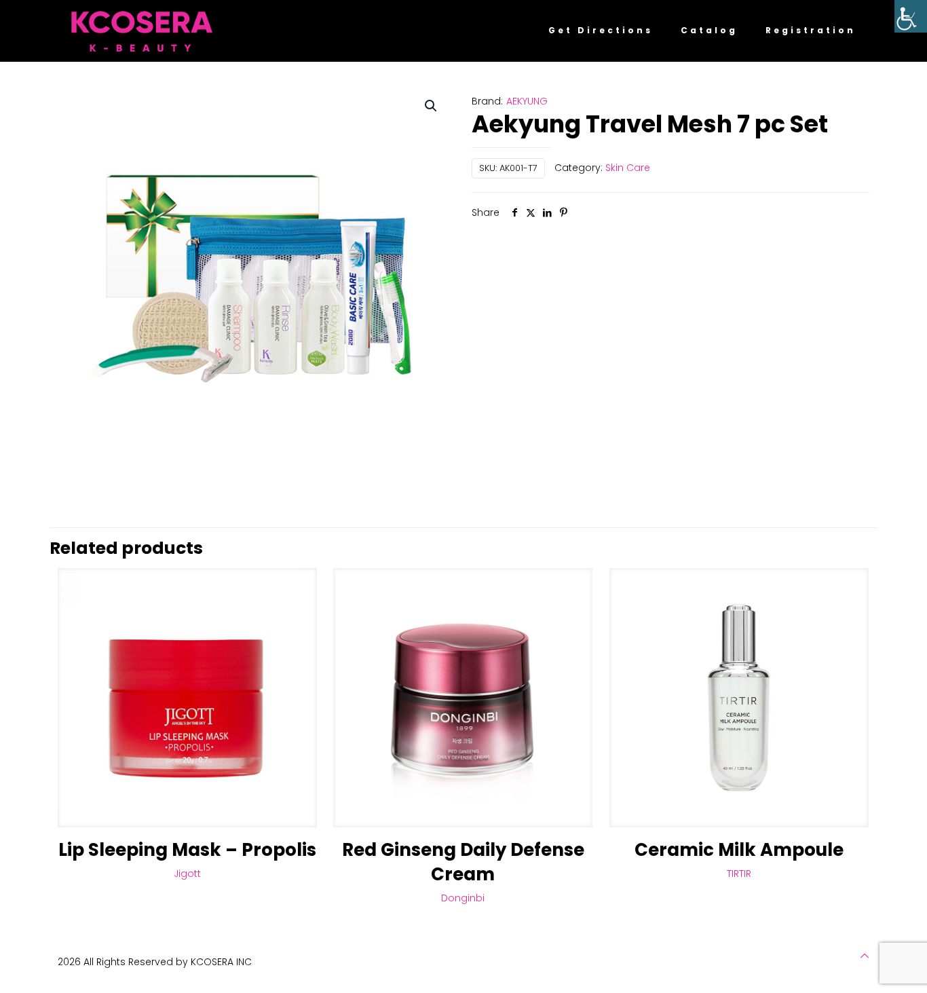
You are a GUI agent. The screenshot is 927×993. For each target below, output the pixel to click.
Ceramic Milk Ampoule (739, 850)
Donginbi (463, 898)
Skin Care (627, 167)
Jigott (187, 873)
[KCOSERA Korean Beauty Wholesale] (141, 30)
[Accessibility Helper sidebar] (910, 16)
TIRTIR (739, 873)
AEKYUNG (527, 101)
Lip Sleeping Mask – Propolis (187, 850)
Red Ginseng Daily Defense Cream (463, 862)
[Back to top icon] (864, 955)
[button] (431, 105)
